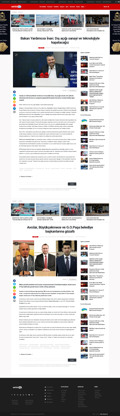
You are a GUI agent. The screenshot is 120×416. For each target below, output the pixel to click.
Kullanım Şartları (29, 400)
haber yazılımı (47, 414)
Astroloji (97, 397)
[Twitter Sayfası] (15, 394)
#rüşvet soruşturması (65, 346)
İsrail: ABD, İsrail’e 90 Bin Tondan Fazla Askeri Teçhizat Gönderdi (97, 65)
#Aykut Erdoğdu (55, 346)
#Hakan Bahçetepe (45, 346)
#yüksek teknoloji (55, 168)
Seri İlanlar (80, 403)
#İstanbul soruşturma (36, 348)
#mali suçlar (56, 348)
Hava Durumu (81, 390)
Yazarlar (49, 393)
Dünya (78, 6)
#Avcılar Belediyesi (34, 344)
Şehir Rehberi (81, 404)
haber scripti (61, 414)
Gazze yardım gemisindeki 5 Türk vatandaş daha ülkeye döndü (96, 167)
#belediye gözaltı (65, 348)
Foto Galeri (50, 387)
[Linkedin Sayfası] (24, 394)
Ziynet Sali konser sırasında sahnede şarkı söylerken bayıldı (96, 108)
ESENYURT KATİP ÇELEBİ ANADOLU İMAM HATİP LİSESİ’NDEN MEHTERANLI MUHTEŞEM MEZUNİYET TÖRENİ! (96, 93)
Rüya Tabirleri (98, 395)
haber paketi (55, 414)
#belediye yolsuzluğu (24, 348)
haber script (74, 414)
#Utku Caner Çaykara (33, 346)
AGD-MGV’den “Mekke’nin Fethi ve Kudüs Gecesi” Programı (96, 101)
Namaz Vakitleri (82, 394)
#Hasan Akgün (23, 346)
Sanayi (21, 108)
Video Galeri (50, 390)
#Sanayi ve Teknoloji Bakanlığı (26, 168)
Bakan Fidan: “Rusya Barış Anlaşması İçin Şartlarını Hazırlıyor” (96, 78)
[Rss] (27, 394)
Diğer (83, 6)
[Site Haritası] (30, 394)
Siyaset (62, 6)
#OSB (74, 168)
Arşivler (49, 396)
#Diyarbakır (69, 168)
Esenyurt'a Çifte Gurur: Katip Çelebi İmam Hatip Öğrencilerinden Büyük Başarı (97, 85)
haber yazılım (67, 414)
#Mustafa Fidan (28, 170)
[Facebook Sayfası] (13, 394)
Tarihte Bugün (81, 399)
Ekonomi (72, 6)
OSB (20, 114)
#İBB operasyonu (23, 344)
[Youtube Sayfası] (21, 394)
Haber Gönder (28, 404)
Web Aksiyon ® (104, 414)
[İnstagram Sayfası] (18, 394)
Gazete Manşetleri (82, 406)
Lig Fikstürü (81, 397)
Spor (67, 6)
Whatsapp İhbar (29, 402)
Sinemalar (80, 401)
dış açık (74, 110)
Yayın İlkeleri (15, 402)
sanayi (38, 104)
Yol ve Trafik (81, 392)
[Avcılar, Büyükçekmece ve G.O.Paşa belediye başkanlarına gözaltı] (45, 258)
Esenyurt (50, 6)
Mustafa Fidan (30, 139)
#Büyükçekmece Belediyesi (47, 344)
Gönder (72, 184)
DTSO (21, 149)
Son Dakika (43, 6)
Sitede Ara (97, 390)
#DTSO (21, 170)
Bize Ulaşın (50, 402)
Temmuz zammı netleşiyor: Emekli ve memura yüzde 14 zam (96, 153)
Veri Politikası (15, 404)
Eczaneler (80, 395)
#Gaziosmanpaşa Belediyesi (62, 344)
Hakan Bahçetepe (54, 301)
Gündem (56, 6)
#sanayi (63, 168)
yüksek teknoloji (60, 124)
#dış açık (47, 168)
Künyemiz (49, 399)
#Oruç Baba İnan (40, 168)
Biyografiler (98, 394)
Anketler (97, 392)
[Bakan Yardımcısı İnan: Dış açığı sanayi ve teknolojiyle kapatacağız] (45, 69)
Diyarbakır (50, 108)
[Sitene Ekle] (33, 394)
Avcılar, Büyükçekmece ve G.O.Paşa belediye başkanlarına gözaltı (96, 160)
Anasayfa (14, 12)
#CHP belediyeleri (47, 348)
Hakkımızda (15, 400)
